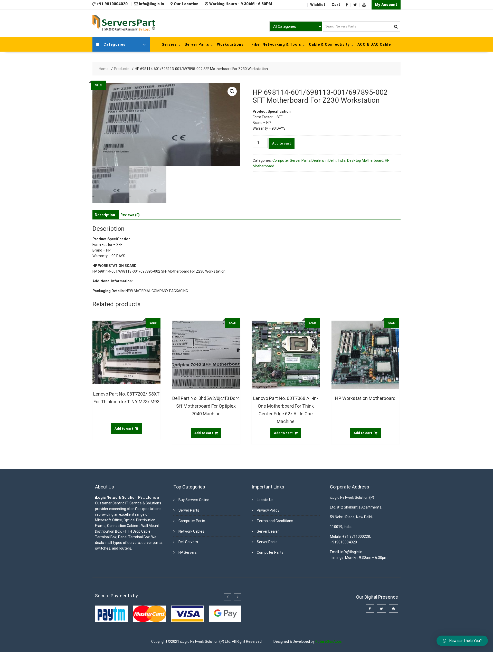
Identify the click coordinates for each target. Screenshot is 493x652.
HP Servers (187, 552)
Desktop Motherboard (365, 160)
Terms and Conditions (275, 521)
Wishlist (317, 4)
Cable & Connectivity (329, 44)
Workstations (230, 44)
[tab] (105, 214)
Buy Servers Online (193, 500)
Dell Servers (188, 542)
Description (105, 215)
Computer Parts (191, 521)
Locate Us (265, 500)
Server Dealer (268, 531)
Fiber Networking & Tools (276, 44)
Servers (169, 44)
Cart (335, 4)
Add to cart (281, 143)
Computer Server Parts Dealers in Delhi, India (309, 160)
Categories (114, 44)
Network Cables (191, 531)
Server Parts (197, 44)
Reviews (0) (130, 215)
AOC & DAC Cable (374, 44)
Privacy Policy (268, 510)
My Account (386, 4)
